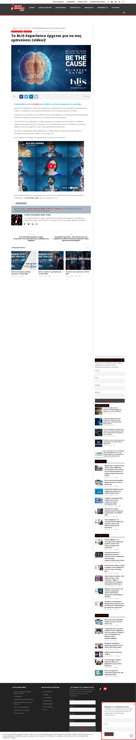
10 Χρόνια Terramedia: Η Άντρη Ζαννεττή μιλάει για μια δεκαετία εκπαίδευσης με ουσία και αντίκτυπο (114, 604)
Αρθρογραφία (48, 703)
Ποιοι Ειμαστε (58, 2)
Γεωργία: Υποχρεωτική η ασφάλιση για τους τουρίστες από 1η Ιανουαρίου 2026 (114, 501)
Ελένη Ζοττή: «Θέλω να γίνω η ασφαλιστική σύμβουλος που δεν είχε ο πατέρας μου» (115, 568)
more (86, 96)
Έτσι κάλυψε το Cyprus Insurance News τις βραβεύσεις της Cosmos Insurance (113, 663)
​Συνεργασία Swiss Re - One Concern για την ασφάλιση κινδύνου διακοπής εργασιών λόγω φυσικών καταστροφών (71, 237)
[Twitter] (115, 2)
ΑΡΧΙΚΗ (32, 7)
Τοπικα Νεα (47, 691)
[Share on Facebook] (21, 97)
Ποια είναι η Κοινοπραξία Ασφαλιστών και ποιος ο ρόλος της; (114, 482)
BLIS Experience (21, 203)
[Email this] (36, 97)
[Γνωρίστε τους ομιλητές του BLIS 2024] (78, 260)
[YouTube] (112, 2)
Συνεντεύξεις (48, 707)
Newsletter (82, 2)
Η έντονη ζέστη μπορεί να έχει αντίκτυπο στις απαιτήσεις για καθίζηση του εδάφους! (31, 237)
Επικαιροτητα (75, 7)
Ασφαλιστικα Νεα (45, 7)
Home (16, 28)
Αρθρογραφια (61, 7)
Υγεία (45, 710)
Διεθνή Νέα (27, 28)
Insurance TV (102, 7)
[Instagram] (123, 2)
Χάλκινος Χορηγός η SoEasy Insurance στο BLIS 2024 (21, 273)
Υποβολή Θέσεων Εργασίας (24, 699)
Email (96, 378)
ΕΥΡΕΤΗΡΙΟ (116, 7)
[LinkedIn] (119, 2)
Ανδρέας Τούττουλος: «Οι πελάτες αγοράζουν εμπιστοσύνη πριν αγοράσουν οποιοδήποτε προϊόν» (114, 592)
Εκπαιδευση (89, 7)
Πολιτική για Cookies (22, 710)
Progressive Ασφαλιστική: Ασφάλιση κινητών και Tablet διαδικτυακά (114, 491)
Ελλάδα (45, 694)
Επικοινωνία (19, 713)
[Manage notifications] (131, 735)
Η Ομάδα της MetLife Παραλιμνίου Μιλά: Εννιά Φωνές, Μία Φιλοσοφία (114, 645)
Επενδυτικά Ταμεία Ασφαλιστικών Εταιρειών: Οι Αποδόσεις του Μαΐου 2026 (114, 512)
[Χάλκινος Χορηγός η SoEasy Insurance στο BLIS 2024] (23, 260)
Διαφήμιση (18, 696)
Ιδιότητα (97, 392)
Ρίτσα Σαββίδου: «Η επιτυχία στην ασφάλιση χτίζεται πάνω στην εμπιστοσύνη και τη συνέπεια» (114, 523)
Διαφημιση (71, 2)
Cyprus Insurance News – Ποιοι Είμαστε (23, 692)
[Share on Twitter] (26, 97)
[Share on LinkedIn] (31, 97)
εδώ (56, 198)
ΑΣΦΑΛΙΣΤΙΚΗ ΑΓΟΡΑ (97, 2)
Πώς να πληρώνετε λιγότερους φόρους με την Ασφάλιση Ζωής (114, 672)
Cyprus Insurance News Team (55, 31)
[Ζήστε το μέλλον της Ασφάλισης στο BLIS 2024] (51, 260)
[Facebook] (108, 2)
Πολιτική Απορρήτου (21, 707)
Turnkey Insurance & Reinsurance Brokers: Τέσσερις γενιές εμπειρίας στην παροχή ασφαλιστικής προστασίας (115, 556)
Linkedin (36, 104)
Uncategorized (17, 31)
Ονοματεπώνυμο (109, 715)
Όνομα (97, 370)
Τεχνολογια (47, 700)
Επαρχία (97, 385)
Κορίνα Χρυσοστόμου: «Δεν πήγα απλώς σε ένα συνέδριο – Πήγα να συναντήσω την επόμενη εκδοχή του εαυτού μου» (114, 580)
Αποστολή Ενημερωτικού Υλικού (23, 703)
